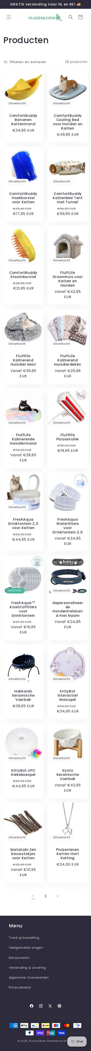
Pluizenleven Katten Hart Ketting (67, 854)
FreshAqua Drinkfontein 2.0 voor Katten (23, 523)
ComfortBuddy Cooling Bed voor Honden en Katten (68, 122)
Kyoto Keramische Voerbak (68, 774)
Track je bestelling (24, 938)
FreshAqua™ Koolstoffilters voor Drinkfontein (23, 609)
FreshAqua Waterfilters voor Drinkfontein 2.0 (68, 525)
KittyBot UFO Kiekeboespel (23, 772)
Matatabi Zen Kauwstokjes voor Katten (23, 854)
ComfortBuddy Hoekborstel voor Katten (23, 198)
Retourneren (19, 958)
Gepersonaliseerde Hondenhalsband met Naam (67, 609)
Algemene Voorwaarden (29, 977)
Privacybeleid (20, 987)
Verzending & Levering (27, 967)
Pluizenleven (37, 1041)
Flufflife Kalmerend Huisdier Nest (23, 360)
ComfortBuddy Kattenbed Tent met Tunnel (68, 198)
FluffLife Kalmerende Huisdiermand (23, 439)
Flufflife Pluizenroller (67, 437)
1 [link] (33, 896)
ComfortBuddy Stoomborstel (23, 275)
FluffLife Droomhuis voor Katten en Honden (68, 279)
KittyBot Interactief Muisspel (68, 695)
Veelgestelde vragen (26, 947)
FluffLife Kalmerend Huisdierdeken (67, 360)
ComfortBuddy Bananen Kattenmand (23, 120)
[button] (9, 17)
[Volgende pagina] (57, 896)
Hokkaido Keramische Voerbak (23, 695)
